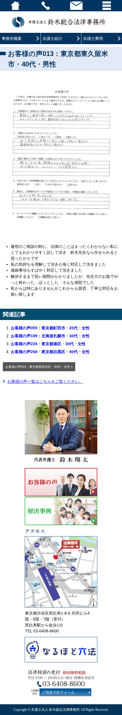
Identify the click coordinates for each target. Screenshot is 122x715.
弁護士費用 (93, 38)
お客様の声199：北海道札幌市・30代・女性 (50, 336)
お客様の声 (61, 482)
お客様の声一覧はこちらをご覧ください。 (45, 381)
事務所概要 (12, 38)
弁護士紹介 (52, 38)
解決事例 (61, 511)
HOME (15, 5)
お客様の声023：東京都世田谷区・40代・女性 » (39, 366)
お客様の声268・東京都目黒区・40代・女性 (50, 351)
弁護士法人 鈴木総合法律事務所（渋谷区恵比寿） (61, 22)
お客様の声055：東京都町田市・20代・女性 (50, 328)
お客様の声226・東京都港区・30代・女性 (48, 344)
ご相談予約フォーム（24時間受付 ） (65, 692)
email (76, 5)
